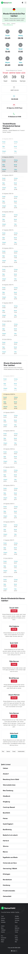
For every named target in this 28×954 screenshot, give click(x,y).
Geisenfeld (7, 896)
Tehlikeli (3, 930)
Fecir (16, 926)
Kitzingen (6, 874)
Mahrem (17, 928)
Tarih (2, 916)
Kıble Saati (14, 733)
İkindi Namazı (14, 678)
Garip (16, 932)
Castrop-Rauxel (9, 807)
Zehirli (2, 926)
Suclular (17, 920)
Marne (5, 852)
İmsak (14, 751)
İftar (3, 751)
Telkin (16, 939)
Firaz (16, 935)
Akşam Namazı (14, 695)
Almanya (13, 23)
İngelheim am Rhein (10, 857)
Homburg (6, 885)
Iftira (2, 928)
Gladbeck (6, 796)
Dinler (16, 937)
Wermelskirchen (9, 785)
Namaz (8, 751)
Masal (2, 939)
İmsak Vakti (14, 608)
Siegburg (6, 802)
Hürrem (3, 918)
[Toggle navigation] (25, 2)
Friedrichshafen (9, 891)
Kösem (3, 920)
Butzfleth (6, 813)
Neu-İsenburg (8, 790)
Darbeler (3, 922)
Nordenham (7, 879)
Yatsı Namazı (14, 713)
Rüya (16, 922)
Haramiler (3, 937)
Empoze (17, 918)
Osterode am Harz (10, 863)
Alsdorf (6, 774)
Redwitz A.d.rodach (10, 835)
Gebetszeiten (21, 751)
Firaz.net (10, 947)
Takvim (3, 23)
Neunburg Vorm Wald (11, 779)
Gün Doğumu (14, 626)
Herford (6, 841)
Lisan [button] (14, 950)
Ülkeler (8, 23)
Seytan (3, 932)
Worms (5, 846)
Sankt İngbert (8, 824)
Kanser (17, 930)
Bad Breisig (7, 829)
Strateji (17, 916)
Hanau (5, 818)
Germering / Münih (10, 868)
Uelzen (5, 768)
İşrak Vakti (14, 643)
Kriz (2, 935)
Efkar (2, 941)
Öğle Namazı (14, 661)
